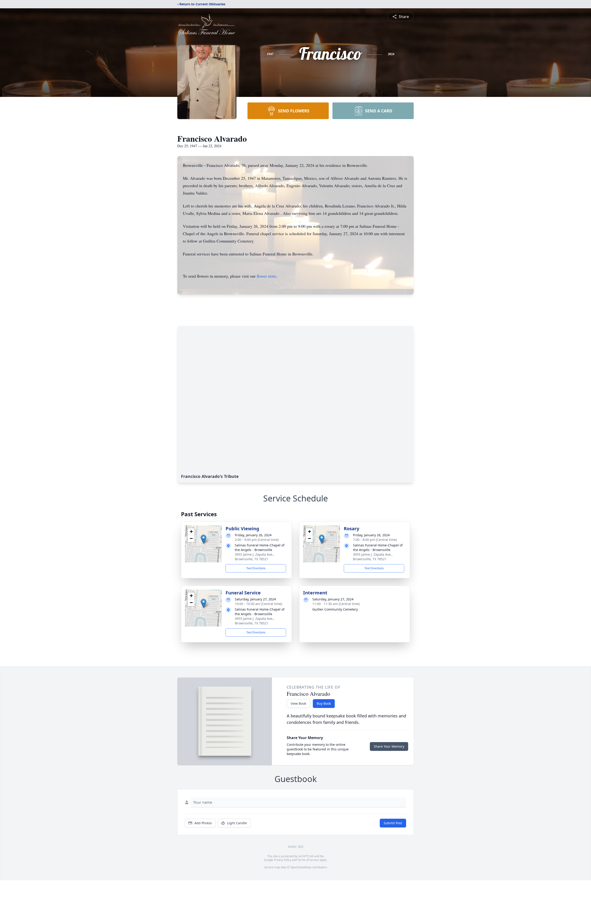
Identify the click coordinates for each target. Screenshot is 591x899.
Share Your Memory (389, 746)
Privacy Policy (282, 860)
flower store (266, 276)
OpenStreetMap (300, 867)
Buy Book (324, 703)
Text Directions (255, 568)
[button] (203, 539)
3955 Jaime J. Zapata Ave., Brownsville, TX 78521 (254, 556)
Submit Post (393, 823)
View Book (298, 703)
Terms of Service (308, 860)
